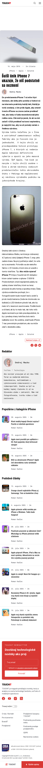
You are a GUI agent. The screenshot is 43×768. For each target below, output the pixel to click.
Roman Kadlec (17, 428)
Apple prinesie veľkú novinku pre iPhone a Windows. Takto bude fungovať (23, 512)
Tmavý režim (7, 706)
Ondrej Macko (15, 92)
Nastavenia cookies (30, 737)
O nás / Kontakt (8, 714)
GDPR (25, 733)
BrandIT (5, 722)
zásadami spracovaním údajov (27, 668)
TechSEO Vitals (27, 758)
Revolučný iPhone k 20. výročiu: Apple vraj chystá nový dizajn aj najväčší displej (25, 596)
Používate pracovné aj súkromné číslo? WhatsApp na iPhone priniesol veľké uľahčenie (26, 534)
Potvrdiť (21, 673)
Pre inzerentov (7, 718)
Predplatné (6, 726)
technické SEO (8, 758)
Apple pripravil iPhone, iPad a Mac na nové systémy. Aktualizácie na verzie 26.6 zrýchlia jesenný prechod (25, 555)
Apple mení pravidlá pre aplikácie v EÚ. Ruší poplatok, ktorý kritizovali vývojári (24, 442)
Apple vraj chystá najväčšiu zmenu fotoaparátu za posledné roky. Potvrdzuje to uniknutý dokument (24, 617)
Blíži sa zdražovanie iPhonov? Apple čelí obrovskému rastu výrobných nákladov (25, 462)
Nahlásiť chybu (32, 340)
